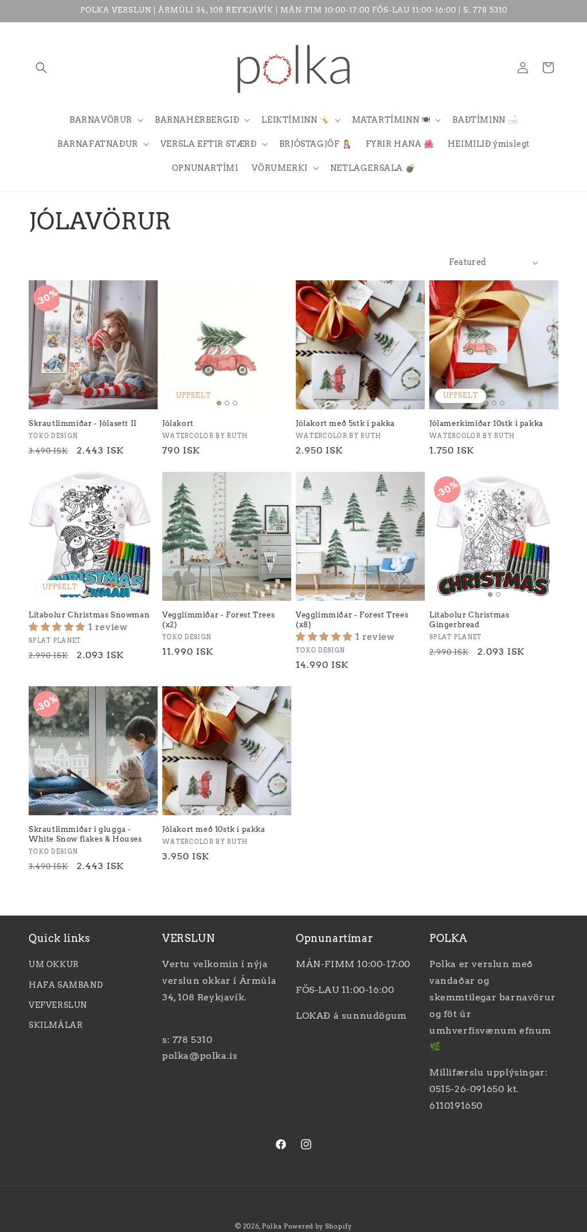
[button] (41, 67)
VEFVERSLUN (58, 1005)
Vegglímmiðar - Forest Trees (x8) (352, 620)
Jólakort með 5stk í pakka (345, 423)
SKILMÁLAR (56, 1025)
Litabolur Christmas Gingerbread (469, 620)
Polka (272, 1226)
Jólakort (178, 423)
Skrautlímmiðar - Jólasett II (83, 423)
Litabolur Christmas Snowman (89, 615)
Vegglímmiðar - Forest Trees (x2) (218, 620)
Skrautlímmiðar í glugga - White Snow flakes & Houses (85, 834)
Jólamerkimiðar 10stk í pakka (486, 423)
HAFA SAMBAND (66, 984)
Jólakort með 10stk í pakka (213, 829)
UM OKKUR (54, 964)
